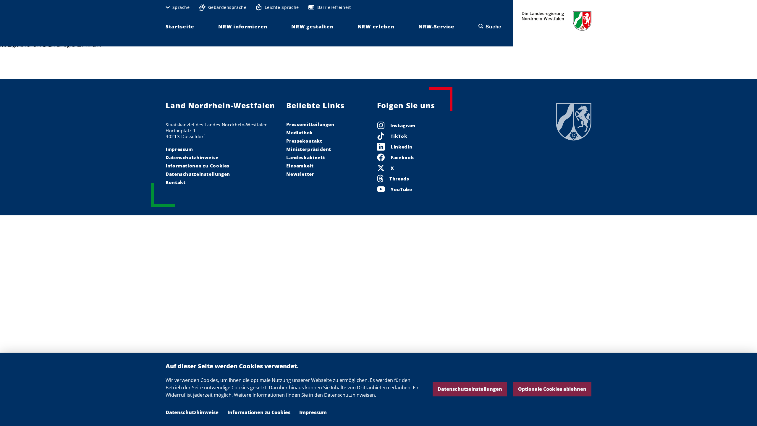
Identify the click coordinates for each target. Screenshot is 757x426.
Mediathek (299, 132)
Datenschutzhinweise (192, 412)
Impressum (313, 412)
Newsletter (300, 174)
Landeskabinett (305, 157)
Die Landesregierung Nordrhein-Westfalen (556, 21)
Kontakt (175, 182)
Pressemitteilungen (310, 124)
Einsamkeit (299, 166)
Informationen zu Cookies (258, 412)
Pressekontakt (304, 141)
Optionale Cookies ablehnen (552, 389)
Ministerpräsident (308, 149)
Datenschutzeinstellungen (470, 389)
